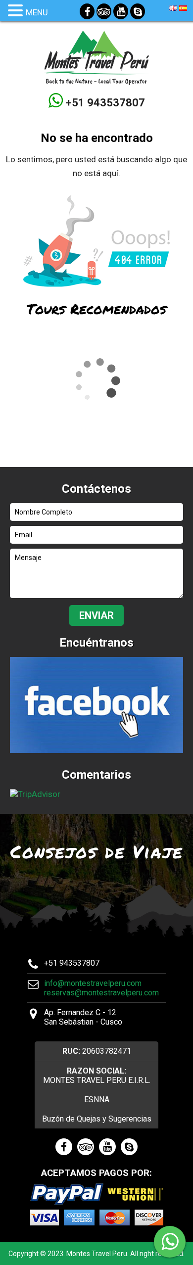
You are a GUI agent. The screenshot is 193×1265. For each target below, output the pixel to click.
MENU (37, 12)
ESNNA (96, 1099)
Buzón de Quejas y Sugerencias (96, 1119)
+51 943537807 (104, 102)
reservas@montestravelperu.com (101, 992)
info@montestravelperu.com (93, 983)
